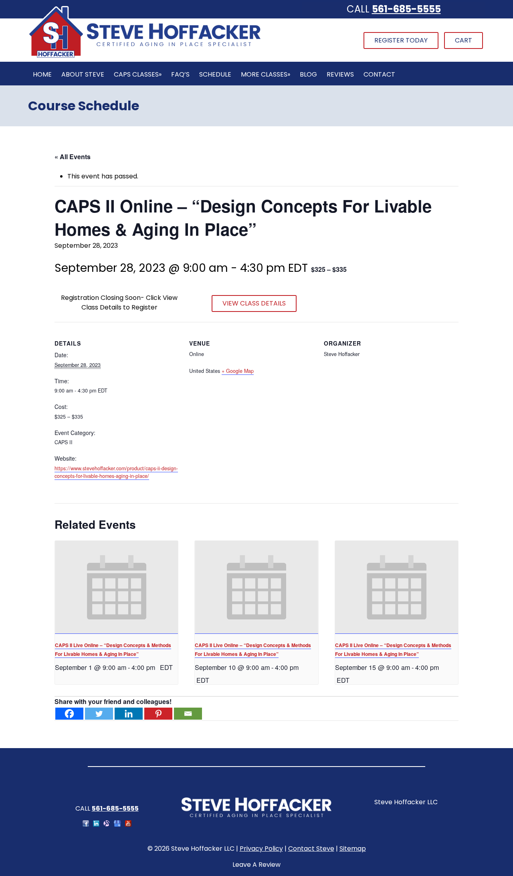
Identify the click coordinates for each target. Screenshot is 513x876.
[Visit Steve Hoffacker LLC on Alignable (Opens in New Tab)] (106, 824)
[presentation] (116, 587)
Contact (379, 74)
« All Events (73, 156)
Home (42, 74)
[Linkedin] (129, 714)
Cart (463, 40)
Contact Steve (311, 848)
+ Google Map (238, 370)
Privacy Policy (261, 848)
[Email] (188, 714)
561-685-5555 (406, 9)
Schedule (215, 74)
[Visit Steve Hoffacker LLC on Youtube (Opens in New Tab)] (128, 824)
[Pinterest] (158, 714)
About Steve (82, 74)
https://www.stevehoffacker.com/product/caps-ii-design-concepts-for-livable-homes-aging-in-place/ (116, 472)
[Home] (144, 56)
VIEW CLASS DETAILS (254, 303)
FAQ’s (180, 74)
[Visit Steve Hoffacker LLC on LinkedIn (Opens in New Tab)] (96, 824)
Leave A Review (256, 864)
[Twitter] (99, 714)
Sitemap (352, 848)
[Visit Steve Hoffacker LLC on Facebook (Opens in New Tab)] (86, 824)
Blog (308, 74)
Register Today (401, 40)
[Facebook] (69, 714)
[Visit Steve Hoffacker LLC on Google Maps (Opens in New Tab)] (117, 824)
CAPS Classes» (138, 74)
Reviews (340, 74)
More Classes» (265, 74)
